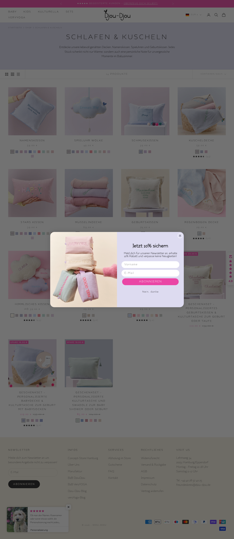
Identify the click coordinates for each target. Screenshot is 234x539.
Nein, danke (150, 292)
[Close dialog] (180, 236)
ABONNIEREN (150, 281)
